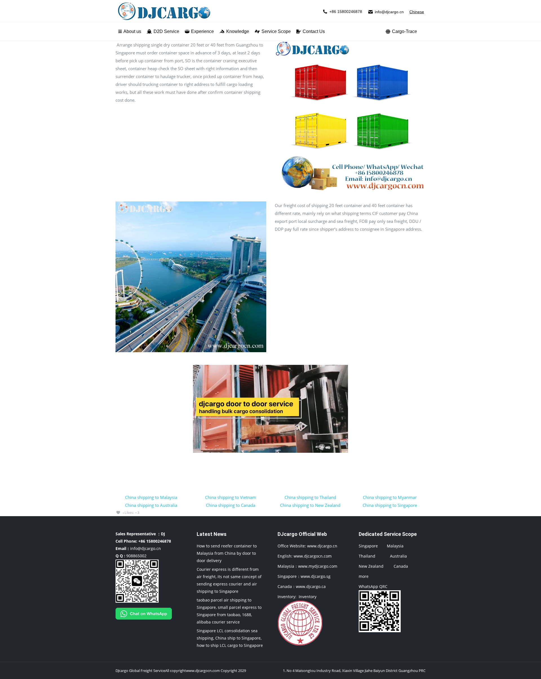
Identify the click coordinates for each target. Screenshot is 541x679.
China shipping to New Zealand (310, 505)
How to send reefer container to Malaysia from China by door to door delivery (227, 553)
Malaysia (395, 546)
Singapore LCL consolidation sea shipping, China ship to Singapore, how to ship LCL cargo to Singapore (230, 638)
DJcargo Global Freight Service (140, 670)
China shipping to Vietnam (230, 497)
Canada (401, 566)
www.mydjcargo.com (317, 566)
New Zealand (371, 566)
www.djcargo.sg (316, 576)
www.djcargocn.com (313, 556)
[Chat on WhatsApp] (144, 620)
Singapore (368, 546)
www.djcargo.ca (311, 586)
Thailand (367, 556)
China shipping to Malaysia (151, 497)
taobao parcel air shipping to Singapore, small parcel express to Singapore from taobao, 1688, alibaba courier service (229, 611)
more (364, 576)
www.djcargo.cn (321, 546)
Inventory (307, 596)
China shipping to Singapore (390, 505)
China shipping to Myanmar (390, 497)
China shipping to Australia (151, 505)
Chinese (416, 12)
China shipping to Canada (230, 505)
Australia (398, 556)
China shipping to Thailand (310, 497)
